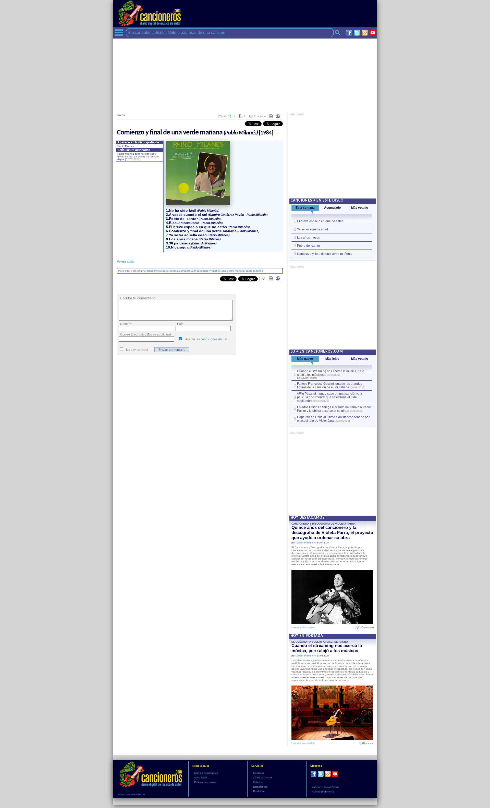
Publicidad (259, 791)
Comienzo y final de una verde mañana (324, 254)
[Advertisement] (245, 74)
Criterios (258, 782)
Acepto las (206, 339)
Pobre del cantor (308, 245)
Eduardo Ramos (204, 243)
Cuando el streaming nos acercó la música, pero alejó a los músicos (326, 648)
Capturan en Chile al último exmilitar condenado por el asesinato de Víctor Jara (333, 418)
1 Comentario (365, 627)
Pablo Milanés (125, 146)
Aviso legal (200, 777)
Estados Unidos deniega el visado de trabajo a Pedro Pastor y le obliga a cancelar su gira (334, 409)
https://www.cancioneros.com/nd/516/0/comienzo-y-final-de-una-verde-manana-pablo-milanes (205, 270)
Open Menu (119, 32)
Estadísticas (260, 786)
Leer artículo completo (303, 627)
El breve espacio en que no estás (320, 221)
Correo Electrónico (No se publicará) (145, 334)
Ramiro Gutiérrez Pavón (226, 215)
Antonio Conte (188, 223)
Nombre (125, 324)
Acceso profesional (323, 791)
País (180, 324)
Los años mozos (308, 237)
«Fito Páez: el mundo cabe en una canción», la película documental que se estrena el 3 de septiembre (329, 397)
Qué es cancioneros (206, 773)
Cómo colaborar (262, 777)
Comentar (260, 116)
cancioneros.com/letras (325, 787)
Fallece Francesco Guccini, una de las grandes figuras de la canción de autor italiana (329, 385)
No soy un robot (137, 350)
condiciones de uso (214, 339)
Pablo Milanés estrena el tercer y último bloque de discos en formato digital (138, 156)
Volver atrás (125, 262)
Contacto (258, 773)
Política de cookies (205, 782)
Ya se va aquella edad (312, 229)
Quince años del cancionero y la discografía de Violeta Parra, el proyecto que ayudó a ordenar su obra (332, 532)
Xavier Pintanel (305, 542)
